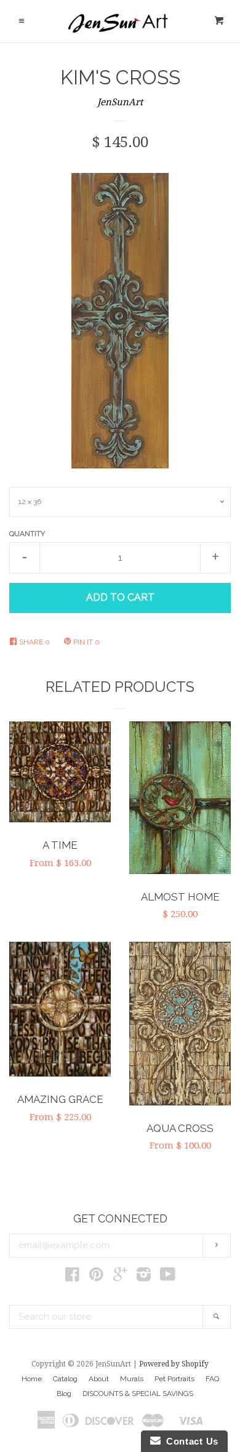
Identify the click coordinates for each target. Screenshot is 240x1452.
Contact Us (189, 1441)
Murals (131, 1378)
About (99, 1378)
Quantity (27, 533)
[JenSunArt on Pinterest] (96, 1277)
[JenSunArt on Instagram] (143, 1277)
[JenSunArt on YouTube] (167, 1277)
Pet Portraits (174, 1378)
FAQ (212, 1378)
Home (32, 1378)
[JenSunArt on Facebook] (72, 1277)
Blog (64, 1393)
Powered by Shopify (174, 1364)
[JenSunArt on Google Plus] (120, 1277)
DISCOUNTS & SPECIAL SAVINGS (137, 1393)
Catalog (65, 1378)
